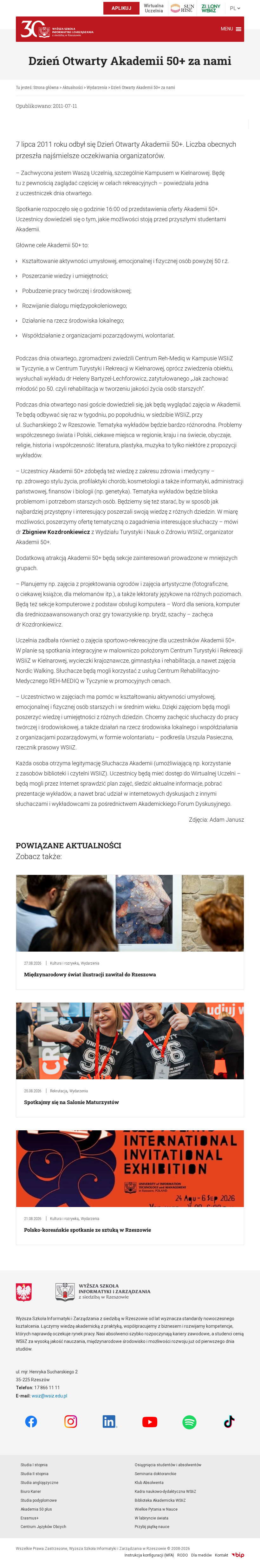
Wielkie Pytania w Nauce (156, 1509)
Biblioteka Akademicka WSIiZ (160, 1500)
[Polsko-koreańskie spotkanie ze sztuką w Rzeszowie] (130, 1168)
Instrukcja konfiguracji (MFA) (149, 1555)
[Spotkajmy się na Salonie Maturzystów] (130, 1040)
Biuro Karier (31, 1491)
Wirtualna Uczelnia (154, 8)
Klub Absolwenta (149, 1482)
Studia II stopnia (35, 1474)
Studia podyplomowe (39, 1500)
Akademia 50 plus (36, 1509)
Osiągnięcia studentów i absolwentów (168, 1465)
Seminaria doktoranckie (155, 1474)
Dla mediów (201, 1555)
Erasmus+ (30, 1518)
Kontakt (221, 1555)
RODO (182, 1555)
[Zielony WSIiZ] (211, 8)
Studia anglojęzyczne (39, 1482)
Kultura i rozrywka (64, 963)
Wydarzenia (90, 963)
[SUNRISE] (182, 8)
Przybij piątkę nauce (152, 1527)
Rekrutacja (58, 1091)
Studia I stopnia (34, 1465)
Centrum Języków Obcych (43, 1527)
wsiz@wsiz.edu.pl (49, 1395)
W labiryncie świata (151, 1518)
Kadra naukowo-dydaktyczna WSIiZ (165, 1491)
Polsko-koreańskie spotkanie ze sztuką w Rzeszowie (87, 1229)
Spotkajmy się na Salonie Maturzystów (71, 1102)
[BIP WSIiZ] (237, 1555)
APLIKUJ (121, 8)
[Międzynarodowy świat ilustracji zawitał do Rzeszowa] (130, 913)
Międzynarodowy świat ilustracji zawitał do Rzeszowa (90, 974)
